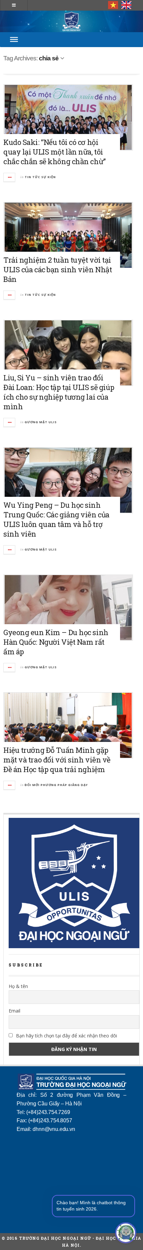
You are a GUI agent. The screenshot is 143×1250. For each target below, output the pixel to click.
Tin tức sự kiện (40, 177)
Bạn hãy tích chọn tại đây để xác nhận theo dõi (66, 1035)
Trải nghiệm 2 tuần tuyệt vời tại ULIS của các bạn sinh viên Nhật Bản (57, 269)
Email (14, 1011)
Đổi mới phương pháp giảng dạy (56, 785)
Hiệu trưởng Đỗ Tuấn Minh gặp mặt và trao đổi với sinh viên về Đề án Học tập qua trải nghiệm (56, 759)
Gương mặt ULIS (41, 422)
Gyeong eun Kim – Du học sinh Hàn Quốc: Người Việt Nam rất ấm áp (55, 641)
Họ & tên (18, 986)
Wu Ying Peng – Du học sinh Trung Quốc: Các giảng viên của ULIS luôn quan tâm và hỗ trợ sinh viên (56, 519)
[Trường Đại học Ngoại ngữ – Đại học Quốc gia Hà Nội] (71, 21)
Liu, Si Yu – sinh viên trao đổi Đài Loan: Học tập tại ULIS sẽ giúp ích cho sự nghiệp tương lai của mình (58, 392)
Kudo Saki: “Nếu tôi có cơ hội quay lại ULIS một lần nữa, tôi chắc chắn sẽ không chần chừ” (54, 151)
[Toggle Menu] (14, 39)
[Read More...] (10, 177)
